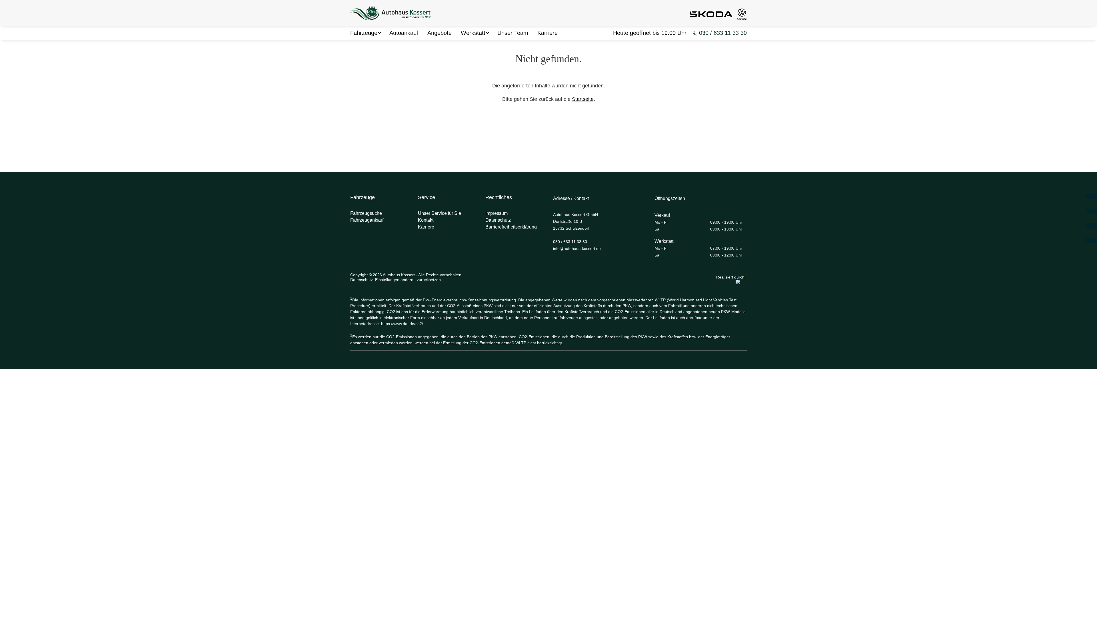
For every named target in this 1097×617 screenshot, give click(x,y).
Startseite (583, 99)
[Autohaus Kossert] (390, 13)
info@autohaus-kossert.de (577, 248)
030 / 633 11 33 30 (723, 33)
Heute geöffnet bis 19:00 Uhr (649, 33)
